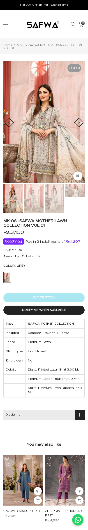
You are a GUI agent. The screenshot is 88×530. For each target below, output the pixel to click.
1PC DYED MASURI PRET (21, 511)
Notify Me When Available (44, 310)
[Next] (78, 122)
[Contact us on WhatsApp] (77, 519)
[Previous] (9, 122)
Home (7, 45)
